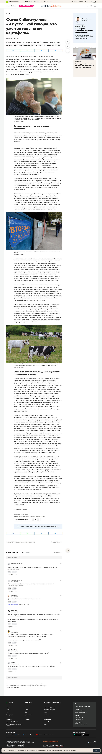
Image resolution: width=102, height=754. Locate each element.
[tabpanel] (84, 27)
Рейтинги (46, 712)
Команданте (14, 610)
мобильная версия (48, 734)
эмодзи (14, 571)
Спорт (10, 703)
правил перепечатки (58, 746)
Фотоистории (28, 714)
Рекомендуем (78, 61)
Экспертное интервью (52, 703)
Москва (81, 1)
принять (96, 750)
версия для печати (57, 542)
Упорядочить (57, 552)
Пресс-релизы (9, 714)
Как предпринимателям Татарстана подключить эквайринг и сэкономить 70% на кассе (84, 66)
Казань (8, 5)
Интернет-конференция (49, 707)
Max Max (13, 662)
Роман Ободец (86, 18)
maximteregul (14, 595)
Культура (28, 703)
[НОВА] (26, 6)
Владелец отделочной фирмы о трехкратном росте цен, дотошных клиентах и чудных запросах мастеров (84, 35)
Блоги (7, 712)
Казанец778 (14, 649)
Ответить (10, 574)
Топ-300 (45, 724)
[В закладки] (68, 46)
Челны (72, 1)
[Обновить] (68, 550)
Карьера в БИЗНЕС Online (12, 721)
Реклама (27, 719)
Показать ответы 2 (13, 604)
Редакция (9, 719)
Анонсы (27, 707)
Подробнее (73, 750)
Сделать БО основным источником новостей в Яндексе (38, 526)
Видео (26, 709)
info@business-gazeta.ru (81, 712)
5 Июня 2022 (9, 38)
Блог (8, 14)
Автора (27, 552)
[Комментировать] (68, 42)
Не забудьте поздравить (49, 709)
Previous (75, 41)
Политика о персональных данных (50, 741)
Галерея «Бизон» (48, 721)
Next (94, 41)
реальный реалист (15, 630)
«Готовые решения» (87, 20)
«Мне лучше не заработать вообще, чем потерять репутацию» (84, 28)
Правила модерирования (12, 687)
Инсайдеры (46, 714)
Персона (8, 709)
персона (77, 15)
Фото (26, 712)
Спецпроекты (47, 719)
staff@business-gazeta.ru (81, 723)
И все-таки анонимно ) (16, 563)
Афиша (8, 707)
